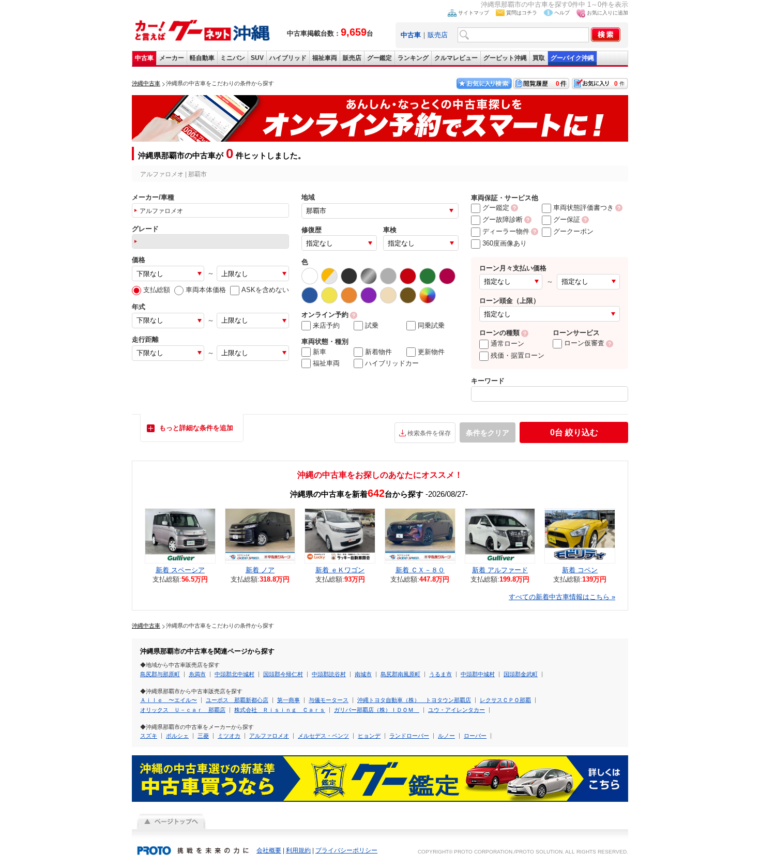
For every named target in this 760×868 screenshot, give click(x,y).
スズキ (148, 736)
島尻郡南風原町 (400, 674)
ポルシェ (177, 736)
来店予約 (326, 325)
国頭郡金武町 (521, 674)
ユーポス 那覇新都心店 (237, 700)
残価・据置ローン (517, 355)
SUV (257, 58)
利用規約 (298, 850)
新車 (319, 352)
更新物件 (431, 352)
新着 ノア (260, 570)
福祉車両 (324, 58)
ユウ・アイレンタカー (456, 710)
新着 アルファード (500, 570)
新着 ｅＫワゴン (339, 570)
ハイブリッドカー (392, 363)
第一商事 (288, 700)
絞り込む (574, 432)
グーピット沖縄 (505, 58)
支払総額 (156, 290)
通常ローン (507, 343)
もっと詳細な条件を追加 (196, 428)
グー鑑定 (379, 58)
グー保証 (566, 219)
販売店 (438, 35)
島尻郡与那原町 (160, 674)
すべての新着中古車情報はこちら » (562, 597)
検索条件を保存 (429, 433)
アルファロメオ (269, 736)
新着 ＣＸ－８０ (420, 570)
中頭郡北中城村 (234, 674)
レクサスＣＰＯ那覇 (505, 700)
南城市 (363, 674)
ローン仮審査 (584, 343)
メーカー (171, 58)
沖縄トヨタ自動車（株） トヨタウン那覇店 (414, 700)
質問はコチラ (521, 13)
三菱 (203, 736)
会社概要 (268, 850)
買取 (539, 58)
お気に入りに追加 (607, 13)
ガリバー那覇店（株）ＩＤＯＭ (376, 710)
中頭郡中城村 (478, 674)
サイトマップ (473, 13)
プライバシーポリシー (346, 850)
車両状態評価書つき (583, 207)
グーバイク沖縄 (572, 58)
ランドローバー (409, 736)
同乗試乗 (431, 325)
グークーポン (573, 231)
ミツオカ (229, 736)
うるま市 (440, 674)
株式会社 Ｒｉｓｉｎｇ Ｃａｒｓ (279, 710)
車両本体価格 (206, 290)
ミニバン (232, 58)
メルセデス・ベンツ (323, 736)
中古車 (144, 58)
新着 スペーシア (180, 570)
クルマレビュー (456, 58)
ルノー (446, 736)
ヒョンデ (369, 736)
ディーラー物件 (505, 231)
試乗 (371, 325)
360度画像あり (504, 243)
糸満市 (197, 674)
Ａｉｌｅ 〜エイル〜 (168, 700)
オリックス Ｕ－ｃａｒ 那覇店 (182, 710)
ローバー (475, 736)
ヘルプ (562, 13)
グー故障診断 (502, 219)
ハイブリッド (288, 58)
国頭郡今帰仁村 (283, 674)
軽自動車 (202, 58)
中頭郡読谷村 (329, 674)
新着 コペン (580, 570)
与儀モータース (328, 700)
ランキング (413, 58)
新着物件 (378, 352)
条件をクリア (487, 433)
